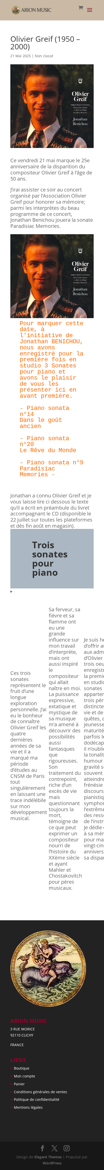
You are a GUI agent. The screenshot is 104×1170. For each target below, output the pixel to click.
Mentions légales (28, 1107)
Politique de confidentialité (36, 1099)
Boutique (21, 1068)
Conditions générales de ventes (40, 1091)
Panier (19, 1084)
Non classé (44, 55)
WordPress (52, 1163)
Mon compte (24, 1076)
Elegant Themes (48, 1156)
